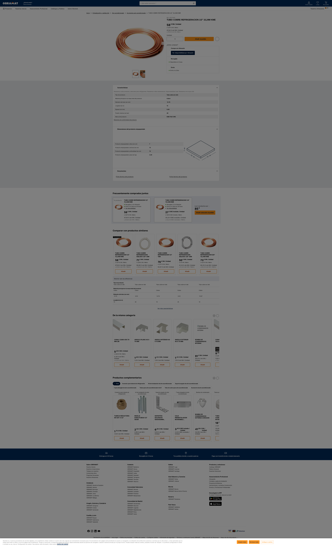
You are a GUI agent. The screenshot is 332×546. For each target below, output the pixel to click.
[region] (166, 542)
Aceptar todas (242, 542)
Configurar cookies (267, 542)
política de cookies (62, 544)
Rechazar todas (254, 542)
